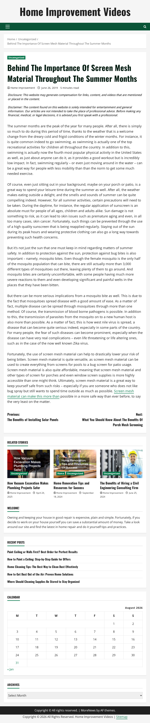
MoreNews (88, 710)
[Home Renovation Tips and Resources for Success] (75, 464)
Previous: (32, 417)
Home (60, 473)
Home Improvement (23, 88)
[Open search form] (145, 26)
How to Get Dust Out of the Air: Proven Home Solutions (40, 574)
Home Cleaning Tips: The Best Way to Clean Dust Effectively (42, 566)
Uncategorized (16, 57)
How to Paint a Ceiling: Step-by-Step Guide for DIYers (39, 559)
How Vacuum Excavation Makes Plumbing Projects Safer (27, 485)
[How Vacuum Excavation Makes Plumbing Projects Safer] (28, 464)
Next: (112, 419)
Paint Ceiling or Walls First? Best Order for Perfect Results (42, 552)
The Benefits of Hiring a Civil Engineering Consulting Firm (119, 485)
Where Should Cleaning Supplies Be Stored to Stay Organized (43, 581)
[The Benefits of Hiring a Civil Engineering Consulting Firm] (121, 464)
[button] (8, 26)
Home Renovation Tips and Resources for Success (71, 485)
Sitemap (122, 717)
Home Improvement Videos (75, 11)
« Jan (10, 669)
